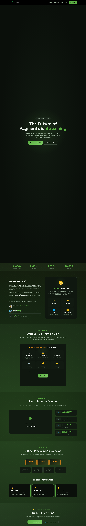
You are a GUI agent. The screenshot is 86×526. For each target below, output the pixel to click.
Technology (56, 2)
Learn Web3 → (73, 2)
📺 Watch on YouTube (51, 142)
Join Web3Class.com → (34, 522)
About (50, 2)
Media (62, 2)
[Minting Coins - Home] (14, 2)
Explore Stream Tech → (35, 142)
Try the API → (43, 375)
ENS (66, 2)
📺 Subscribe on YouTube (51, 522)
